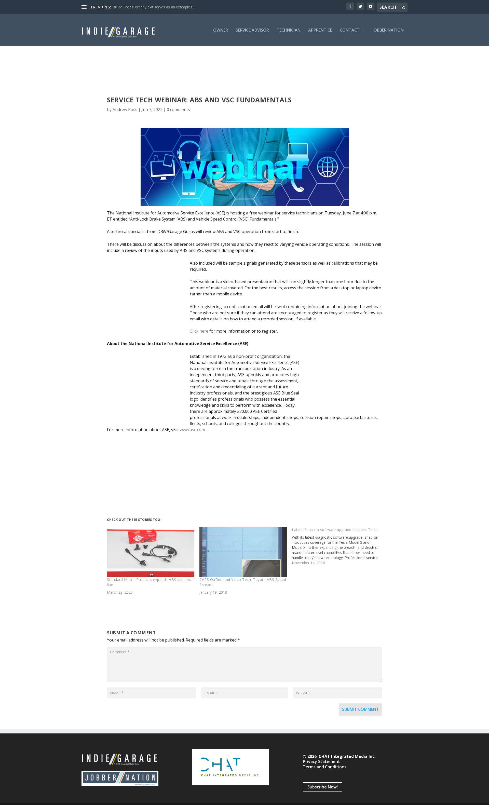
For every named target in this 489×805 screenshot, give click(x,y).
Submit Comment (360, 709)
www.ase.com (192, 429)
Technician (289, 30)
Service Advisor (252, 30)
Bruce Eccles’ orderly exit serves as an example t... (154, 7)
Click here (199, 331)
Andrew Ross (125, 109)
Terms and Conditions (324, 767)
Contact (350, 30)
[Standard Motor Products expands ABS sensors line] (150, 552)
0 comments (178, 109)
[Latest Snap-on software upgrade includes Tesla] (338, 546)
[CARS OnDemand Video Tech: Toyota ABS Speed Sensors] (243, 552)
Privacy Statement (321, 761)
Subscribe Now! (322, 787)
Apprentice (320, 30)
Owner (220, 30)
